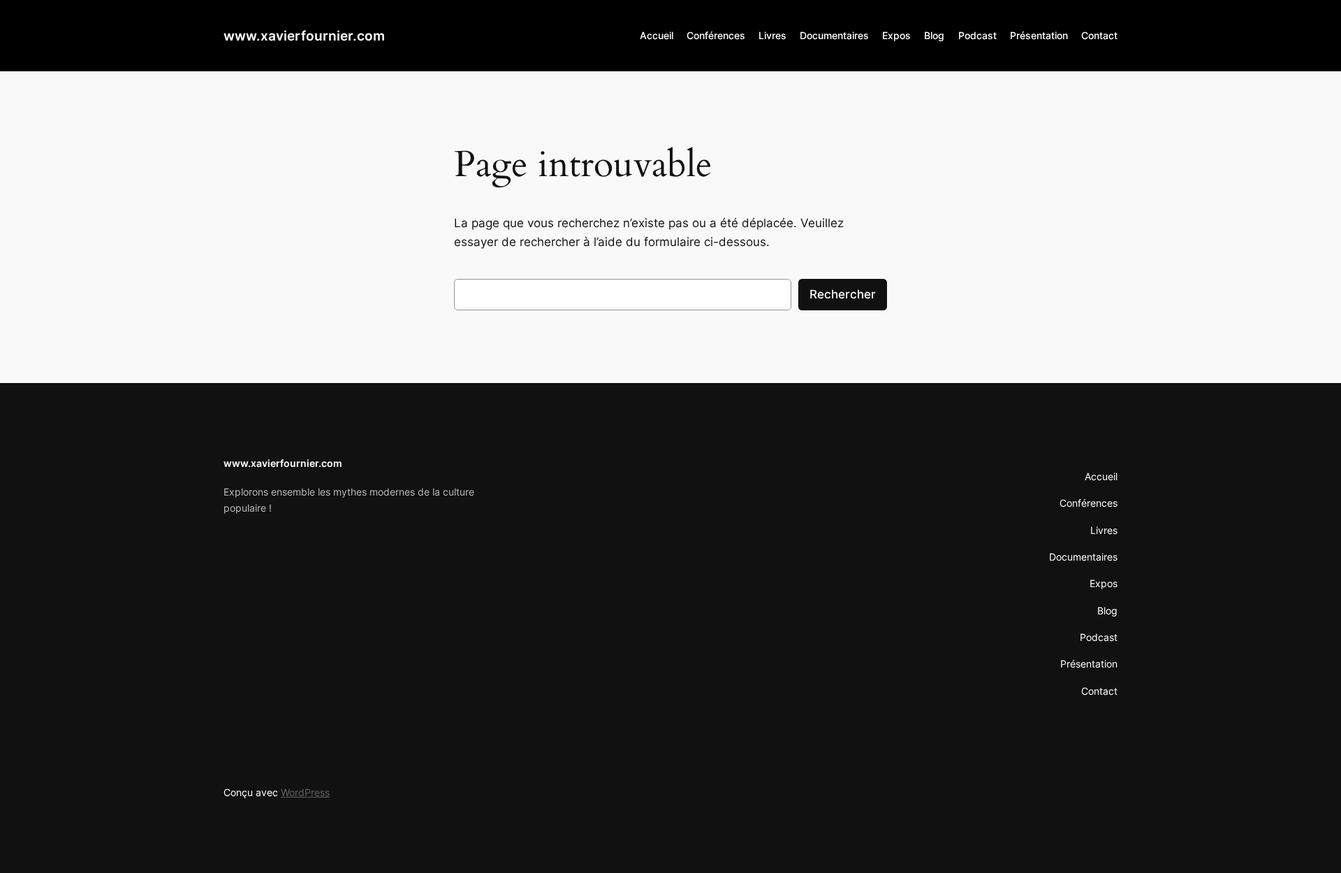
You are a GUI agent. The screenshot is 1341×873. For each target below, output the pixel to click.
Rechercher (842, 294)
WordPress (305, 792)
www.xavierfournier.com (304, 35)
